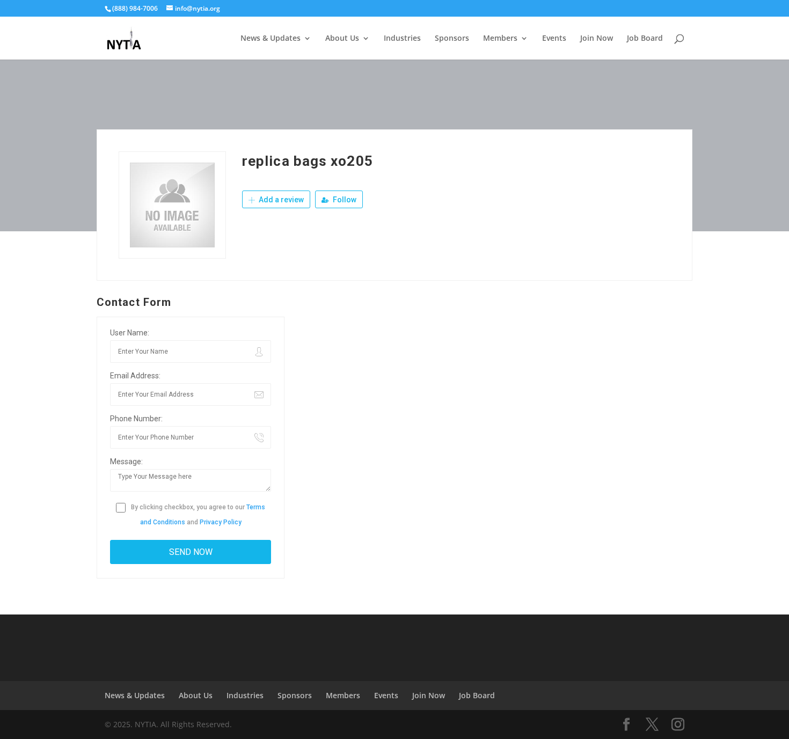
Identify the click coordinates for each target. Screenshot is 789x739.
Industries (402, 38)
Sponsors (452, 38)
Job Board (645, 38)
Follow (343, 199)
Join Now (596, 38)
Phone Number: (136, 418)
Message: (126, 461)
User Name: (129, 332)
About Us (342, 38)
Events (554, 38)
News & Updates (270, 38)
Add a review (280, 199)
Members (500, 38)
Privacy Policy (221, 522)
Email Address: (135, 375)
